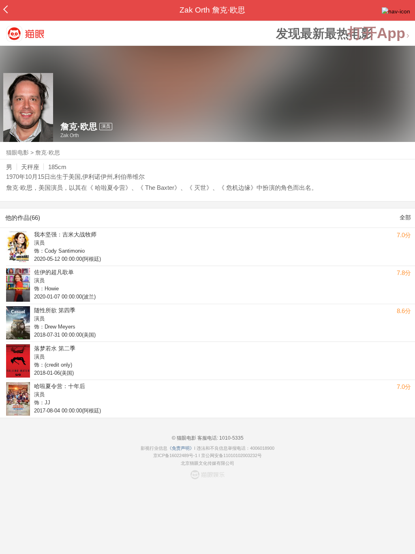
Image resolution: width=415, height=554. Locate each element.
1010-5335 (231, 438)
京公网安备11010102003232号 (231, 455)
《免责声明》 (180, 448)
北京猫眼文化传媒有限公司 (207, 463)
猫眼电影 (17, 152)
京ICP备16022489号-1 (175, 455)
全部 (405, 217)
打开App (376, 33)
